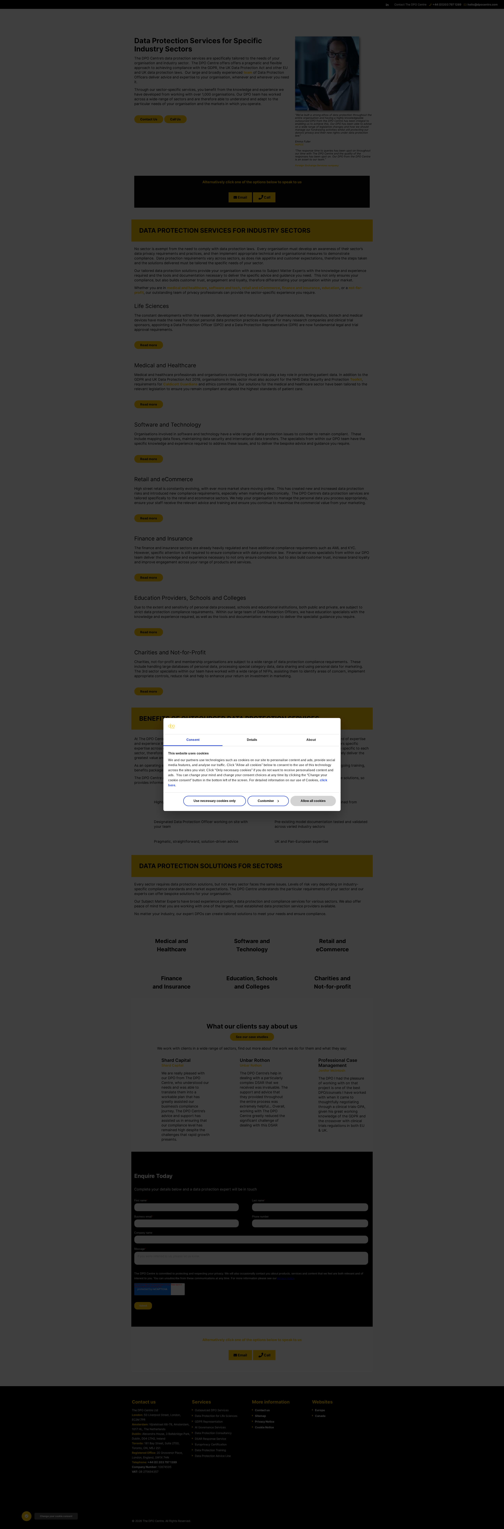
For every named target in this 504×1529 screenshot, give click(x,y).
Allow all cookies (313, 801)
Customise (266, 801)
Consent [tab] (192, 739)
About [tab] (311, 739)
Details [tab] (252, 739)
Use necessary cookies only (215, 801)
